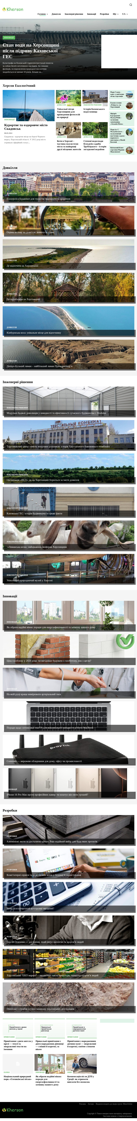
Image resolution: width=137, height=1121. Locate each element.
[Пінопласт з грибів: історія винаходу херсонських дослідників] (68, 997)
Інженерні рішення (92, 105)
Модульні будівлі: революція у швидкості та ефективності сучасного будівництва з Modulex (56, 413)
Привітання (9, 1037)
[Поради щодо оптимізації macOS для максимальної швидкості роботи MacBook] (68, 716)
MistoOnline (127, 1104)
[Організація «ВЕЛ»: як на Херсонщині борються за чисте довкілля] (68, 468)
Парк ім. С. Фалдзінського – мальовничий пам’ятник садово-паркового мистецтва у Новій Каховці (117, 136)
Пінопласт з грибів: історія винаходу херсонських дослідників (40, 1008)
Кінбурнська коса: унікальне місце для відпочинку (34, 332)
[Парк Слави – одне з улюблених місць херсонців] (129, 94)
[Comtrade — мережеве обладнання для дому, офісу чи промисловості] (68, 749)
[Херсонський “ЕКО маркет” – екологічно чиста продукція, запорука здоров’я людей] (68, 963)
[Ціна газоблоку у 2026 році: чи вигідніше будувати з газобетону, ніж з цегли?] (68, 649)
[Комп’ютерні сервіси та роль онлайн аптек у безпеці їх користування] (68, 863)
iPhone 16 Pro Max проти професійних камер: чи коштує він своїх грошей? (47, 794)
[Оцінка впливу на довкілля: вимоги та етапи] (68, 220)
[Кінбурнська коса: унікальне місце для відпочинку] (68, 321)
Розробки (12, 836)
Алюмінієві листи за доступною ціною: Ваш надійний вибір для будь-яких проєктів (52, 841)
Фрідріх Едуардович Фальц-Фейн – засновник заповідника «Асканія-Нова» (116, 118)
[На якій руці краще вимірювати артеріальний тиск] (68, 682)
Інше (69, 1072)
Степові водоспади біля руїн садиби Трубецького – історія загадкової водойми (94, 145)
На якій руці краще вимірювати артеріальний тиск (34, 694)
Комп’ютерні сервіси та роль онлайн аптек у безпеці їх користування (44, 875)
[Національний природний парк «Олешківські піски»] (18, 1064)
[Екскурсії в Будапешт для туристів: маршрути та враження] (68, 187)
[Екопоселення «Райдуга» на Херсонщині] (129, 105)
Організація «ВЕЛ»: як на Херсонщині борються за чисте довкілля (43, 480)
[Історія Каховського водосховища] (95, 98)
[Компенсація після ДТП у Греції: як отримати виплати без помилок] (81, 1064)
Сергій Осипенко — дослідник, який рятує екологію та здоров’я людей (45, 942)
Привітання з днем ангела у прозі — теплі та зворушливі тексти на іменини (18, 1045)
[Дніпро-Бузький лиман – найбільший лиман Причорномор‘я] (68, 354)
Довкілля (61, 105)
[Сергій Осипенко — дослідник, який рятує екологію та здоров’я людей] (68, 930)
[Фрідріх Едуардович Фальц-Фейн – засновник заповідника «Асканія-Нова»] (129, 116)
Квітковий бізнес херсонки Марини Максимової (117, 150)
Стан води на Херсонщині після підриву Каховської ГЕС (31, 50)
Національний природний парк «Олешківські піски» (18, 1077)
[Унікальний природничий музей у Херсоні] (68, 568)
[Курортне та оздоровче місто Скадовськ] (29, 105)
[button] (130, 4)
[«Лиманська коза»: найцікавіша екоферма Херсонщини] (68, 535)
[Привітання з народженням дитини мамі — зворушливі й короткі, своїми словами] (81, 1028)
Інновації (9, 38)
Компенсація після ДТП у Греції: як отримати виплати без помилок (80, 1079)
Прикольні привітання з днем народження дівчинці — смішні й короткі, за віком (50, 1045)
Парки (6, 1072)
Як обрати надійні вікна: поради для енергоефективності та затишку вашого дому (51, 627)
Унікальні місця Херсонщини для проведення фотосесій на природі (68, 113)
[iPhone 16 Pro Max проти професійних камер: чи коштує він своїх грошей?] (68, 783)
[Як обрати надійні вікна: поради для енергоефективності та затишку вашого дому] (68, 615)
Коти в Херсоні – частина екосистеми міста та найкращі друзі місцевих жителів (69, 145)
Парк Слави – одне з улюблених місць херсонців (117, 94)
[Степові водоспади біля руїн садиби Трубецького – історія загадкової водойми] (95, 130)
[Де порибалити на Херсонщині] (68, 287)
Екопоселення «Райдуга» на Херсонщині (115, 105)
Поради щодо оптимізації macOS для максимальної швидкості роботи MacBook (50, 727)
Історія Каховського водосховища (94, 110)
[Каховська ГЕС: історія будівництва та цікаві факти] (68, 501)
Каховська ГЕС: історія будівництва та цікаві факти (35, 513)
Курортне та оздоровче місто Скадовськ (26, 127)
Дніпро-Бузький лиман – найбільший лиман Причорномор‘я (39, 366)
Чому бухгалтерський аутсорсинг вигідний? (30, 908)
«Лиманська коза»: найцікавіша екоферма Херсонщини (37, 547)
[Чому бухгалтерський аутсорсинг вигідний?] (68, 896)
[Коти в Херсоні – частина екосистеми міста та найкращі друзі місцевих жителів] (68, 130)
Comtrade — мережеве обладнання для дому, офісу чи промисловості (44, 761)
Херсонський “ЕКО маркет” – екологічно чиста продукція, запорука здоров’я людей (53, 975)
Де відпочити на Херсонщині (22, 265)
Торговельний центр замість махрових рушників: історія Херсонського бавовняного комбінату (58, 446)
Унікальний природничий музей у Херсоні (30, 580)
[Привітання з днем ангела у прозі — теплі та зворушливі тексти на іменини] (18, 1028)
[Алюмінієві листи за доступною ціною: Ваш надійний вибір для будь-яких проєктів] (68, 829)
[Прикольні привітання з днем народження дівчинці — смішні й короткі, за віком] (50, 1028)
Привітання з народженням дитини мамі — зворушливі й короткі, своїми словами (81, 1044)
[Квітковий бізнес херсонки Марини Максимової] (129, 150)
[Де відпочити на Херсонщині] (68, 254)
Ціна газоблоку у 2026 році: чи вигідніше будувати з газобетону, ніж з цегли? (49, 660)
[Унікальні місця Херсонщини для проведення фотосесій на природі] (68, 98)
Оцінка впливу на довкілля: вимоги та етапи (30, 232)
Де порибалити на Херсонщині (23, 299)
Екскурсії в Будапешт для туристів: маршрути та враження (38, 198)
